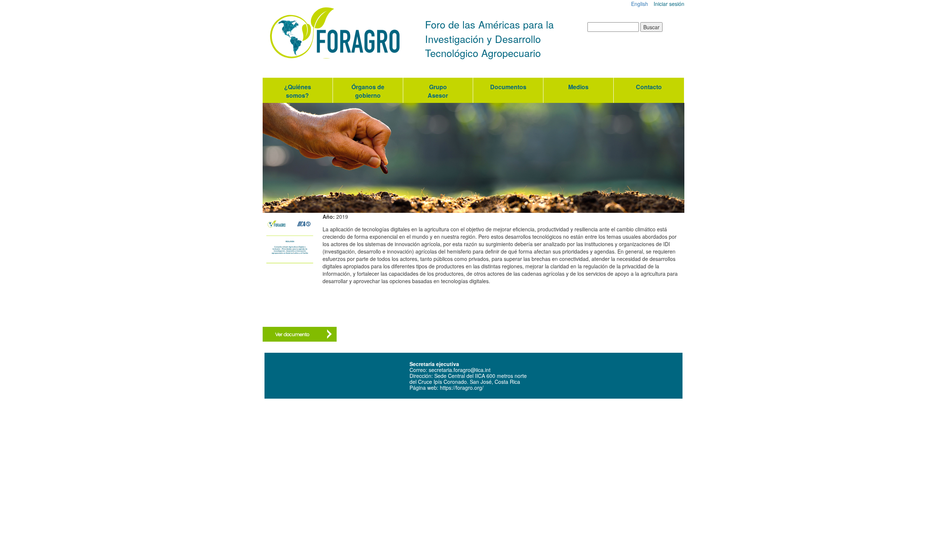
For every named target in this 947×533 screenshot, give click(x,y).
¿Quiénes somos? (297, 91)
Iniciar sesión (669, 3)
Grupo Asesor (438, 91)
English (639, 3)
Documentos (508, 87)
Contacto (649, 87)
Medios (578, 87)
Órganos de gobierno (367, 91)
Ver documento (292, 334)
